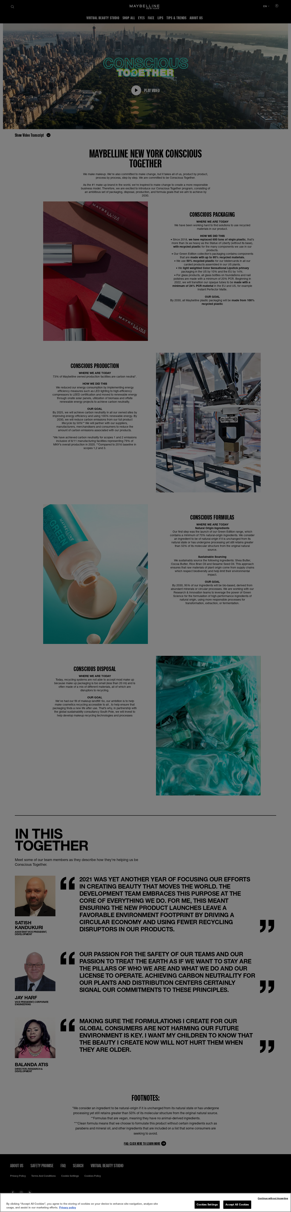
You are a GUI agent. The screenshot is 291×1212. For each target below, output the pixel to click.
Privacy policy (67, 1207)
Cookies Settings (207, 1204)
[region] (145, 1202)
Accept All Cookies (237, 1204)
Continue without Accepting (273, 1198)
